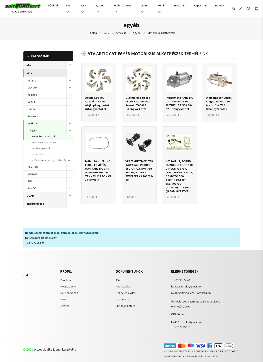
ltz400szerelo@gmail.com (41, 237)
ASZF (119, 280)
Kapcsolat (200, 5)
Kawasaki (33, 116)
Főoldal (53, 5)
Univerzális (37, 154)
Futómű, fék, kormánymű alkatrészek (50, 160)
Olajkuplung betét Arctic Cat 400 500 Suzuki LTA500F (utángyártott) (137, 103)
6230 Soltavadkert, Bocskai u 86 (191, 293)
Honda (32, 109)
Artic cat (121, 33)
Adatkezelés (123, 286)
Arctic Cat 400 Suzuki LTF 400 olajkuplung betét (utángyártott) (97, 103)
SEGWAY (32, 174)
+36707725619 (34, 242)
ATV (83, 5)
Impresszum (123, 299)
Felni (161, 5)
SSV (68, 5)
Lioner (57, 349)
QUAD (100, 5)
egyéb (137, 33)
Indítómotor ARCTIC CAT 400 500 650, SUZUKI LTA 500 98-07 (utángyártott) (179, 103)
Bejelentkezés (69, 293)
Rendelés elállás (126, 293)
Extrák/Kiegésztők (40, 148)
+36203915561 (24, 11)
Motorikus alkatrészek (43, 136)
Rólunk (219, 5)
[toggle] (69, 65)
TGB (30, 181)
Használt (180, 5)
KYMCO (32, 188)
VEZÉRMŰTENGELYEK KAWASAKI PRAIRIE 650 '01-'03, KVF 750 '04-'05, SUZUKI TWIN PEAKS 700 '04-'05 (139, 170)
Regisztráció (68, 286)
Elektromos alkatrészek (43, 142)
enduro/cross (123, 5)
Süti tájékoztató (125, 305)
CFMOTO (33, 167)
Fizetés (64, 305)
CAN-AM (32, 87)
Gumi (144, 5)
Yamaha (32, 94)
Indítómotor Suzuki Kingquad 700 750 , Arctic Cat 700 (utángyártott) (219, 103)
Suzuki (32, 102)
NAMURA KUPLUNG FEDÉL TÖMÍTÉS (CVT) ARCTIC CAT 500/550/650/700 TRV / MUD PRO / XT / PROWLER (98, 170)
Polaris (32, 80)
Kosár (64, 299)
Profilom (65, 280)
